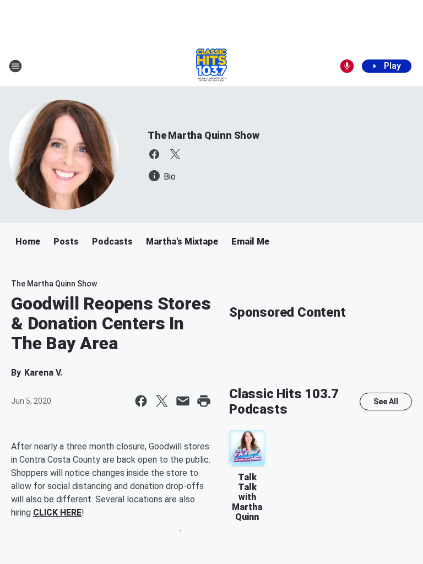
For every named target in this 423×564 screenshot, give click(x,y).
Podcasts (112, 241)
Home (27, 241)
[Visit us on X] (175, 154)
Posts (66, 241)
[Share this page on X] (162, 401)
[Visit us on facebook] (154, 154)
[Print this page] (204, 401)
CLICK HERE (57, 512)
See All (385, 401)
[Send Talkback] (347, 66)
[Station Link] (211, 66)
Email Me (250, 241)
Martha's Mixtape (182, 241)
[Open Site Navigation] (15, 66)
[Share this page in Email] (183, 401)
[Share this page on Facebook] (141, 401)
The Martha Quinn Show (203, 135)
